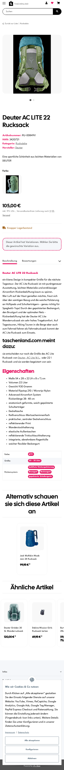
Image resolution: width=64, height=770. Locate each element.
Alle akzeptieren (32, 741)
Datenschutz (23, 732)
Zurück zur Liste (11, 24)
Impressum (10, 732)
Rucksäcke (21, 143)
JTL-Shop (36, 766)
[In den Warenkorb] (4, 33)
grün (31, 454)
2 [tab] (33, 100)
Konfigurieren (32, 749)
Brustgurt (33, 472)
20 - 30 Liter (34, 461)
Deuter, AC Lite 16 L (29, 358)
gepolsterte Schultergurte (40, 476)
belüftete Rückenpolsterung (41, 467)
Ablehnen (32, 758)
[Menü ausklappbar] (4, 2)
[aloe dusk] (12, 184)
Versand (6, 215)
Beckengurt (46, 472)
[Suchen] (57, 11)
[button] (46, 3)
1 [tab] (30, 100)
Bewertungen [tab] (29, 261)
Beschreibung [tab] (9, 261)
